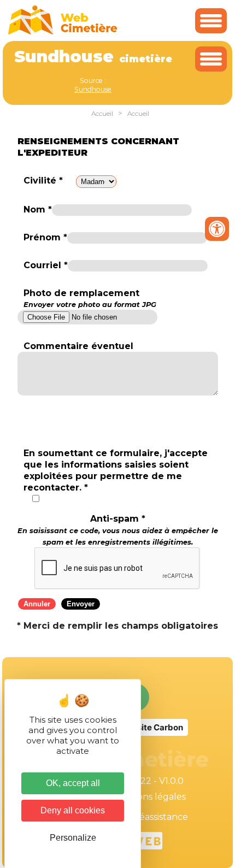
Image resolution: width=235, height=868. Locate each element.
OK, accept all (73, 783)
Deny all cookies (72, 810)
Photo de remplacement (90, 298)
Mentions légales (149, 797)
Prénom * (45, 237)
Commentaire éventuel (78, 346)
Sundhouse (92, 89)
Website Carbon (151, 727)
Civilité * (43, 180)
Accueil (102, 113)
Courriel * (46, 265)
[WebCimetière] (63, 32)
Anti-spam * (117, 529)
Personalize (73, 837)
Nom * (38, 209)
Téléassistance (157, 817)
